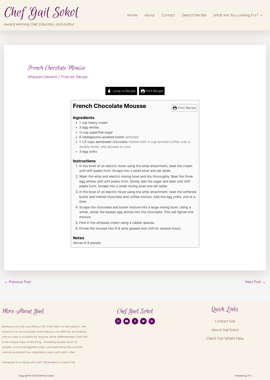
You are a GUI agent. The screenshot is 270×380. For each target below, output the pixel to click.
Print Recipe (154, 91)
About (149, 15)
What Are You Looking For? (235, 15)
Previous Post (17, 282)
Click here (49, 362)
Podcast (68, 77)
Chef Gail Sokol (41, 12)
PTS (249, 375)
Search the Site (194, 15)
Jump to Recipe (123, 91)
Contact (168, 15)
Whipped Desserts (42, 77)
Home (132, 15)
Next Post (255, 282)
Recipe (81, 77)
